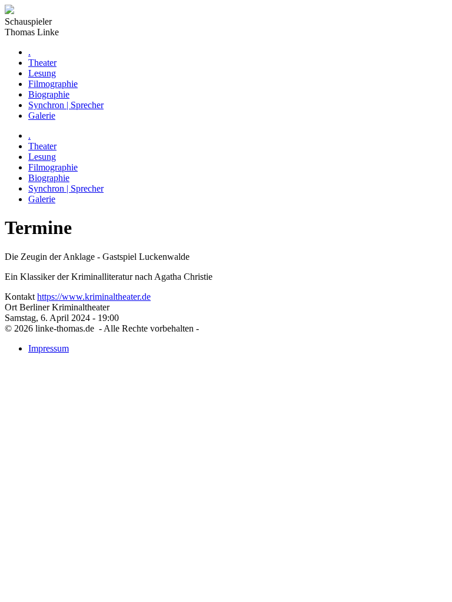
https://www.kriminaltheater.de (94, 297)
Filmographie (53, 84)
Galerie (41, 116)
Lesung (42, 73)
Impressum (48, 348)
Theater (42, 63)
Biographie (48, 94)
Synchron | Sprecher (66, 105)
